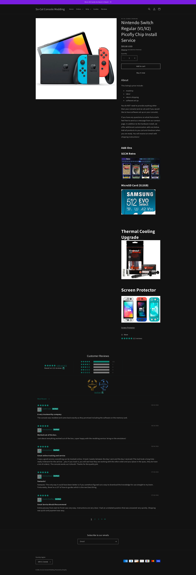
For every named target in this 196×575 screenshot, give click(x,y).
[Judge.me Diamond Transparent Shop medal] (103, 384)
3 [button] (98, 519)
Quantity (124, 54)
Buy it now (141, 73)
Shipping (124, 49)
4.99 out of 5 (62, 365)
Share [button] (126, 335)
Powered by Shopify (61, 570)
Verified (97, 392)
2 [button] (95, 519)
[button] (79, 9)
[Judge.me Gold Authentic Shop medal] (92, 384)
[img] (43, 405)
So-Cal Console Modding (47, 570)
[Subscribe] (115, 541)
